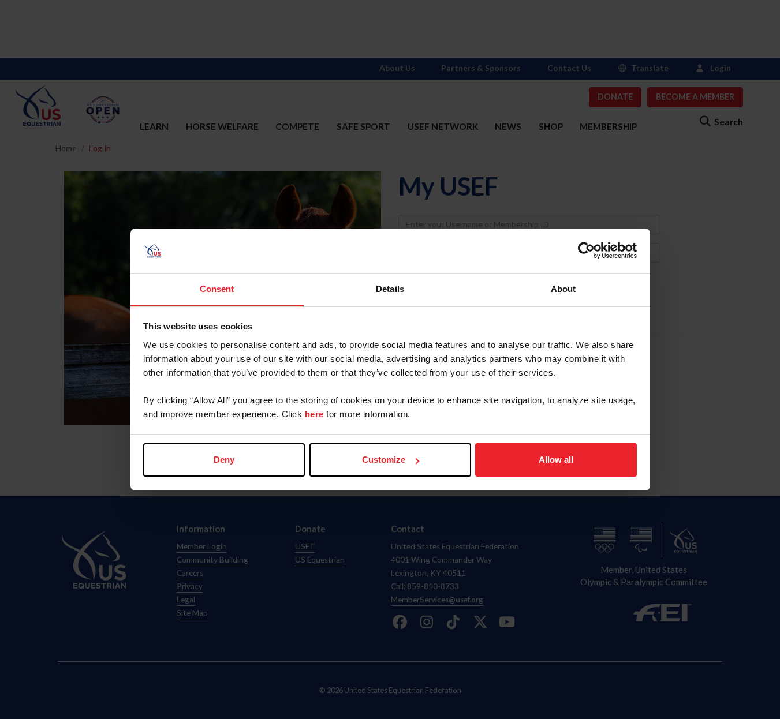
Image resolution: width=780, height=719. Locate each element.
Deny (224, 460)
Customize (383, 460)
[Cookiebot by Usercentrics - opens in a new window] (586, 251)
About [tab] (563, 289)
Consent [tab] (217, 289)
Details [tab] (390, 289)
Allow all (556, 460)
